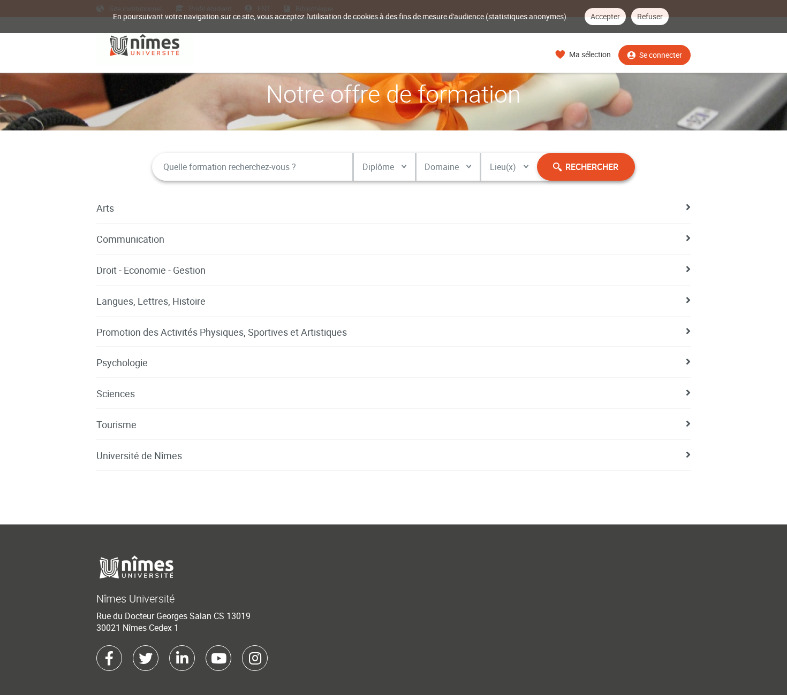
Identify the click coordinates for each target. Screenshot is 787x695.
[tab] (393, 207)
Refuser (650, 16)
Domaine (442, 167)
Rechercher (591, 167)
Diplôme (378, 167)
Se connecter (660, 55)
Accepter (605, 16)
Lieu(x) (503, 167)
